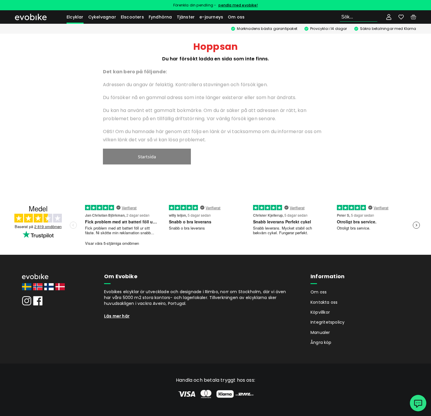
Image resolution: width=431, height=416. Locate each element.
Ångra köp (321, 342)
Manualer (320, 332)
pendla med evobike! (238, 5)
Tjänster (186, 17)
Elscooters (132, 17)
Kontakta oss (323, 302)
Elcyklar (75, 17)
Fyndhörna (160, 17)
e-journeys (211, 17)
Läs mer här (117, 316)
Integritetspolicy (327, 322)
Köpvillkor (320, 312)
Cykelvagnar (102, 17)
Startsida (147, 156)
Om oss (236, 17)
